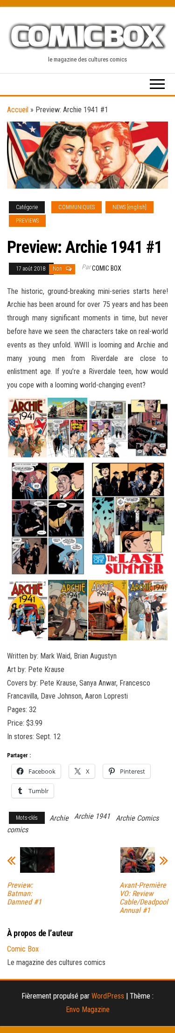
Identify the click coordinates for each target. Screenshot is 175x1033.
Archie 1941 (92, 816)
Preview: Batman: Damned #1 (24, 893)
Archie (59, 818)
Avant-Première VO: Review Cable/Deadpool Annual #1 (143, 898)
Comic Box (106, 268)
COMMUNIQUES (76, 207)
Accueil (17, 109)
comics (17, 829)
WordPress (107, 996)
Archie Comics (137, 818)
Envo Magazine (88, 1009)
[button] (27, 428)
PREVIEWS (27, 220)
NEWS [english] (129, 207)
